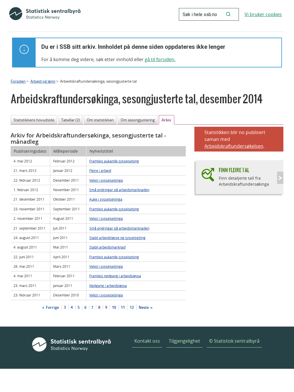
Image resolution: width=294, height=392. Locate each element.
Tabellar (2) (70, 120)
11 (123, 307)
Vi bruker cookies (263, 14)
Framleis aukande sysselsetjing (114, 161)
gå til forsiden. (160, 59)
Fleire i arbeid (100, 170)
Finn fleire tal (234, 170)
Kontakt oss (147, 341)
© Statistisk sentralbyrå (234, 341)
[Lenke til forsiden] (44, 14)
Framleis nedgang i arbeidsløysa (115, 275)
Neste (144, 307)
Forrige (52, 307)
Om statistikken (100, 120)
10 (114, 307)
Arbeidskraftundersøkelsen (233, 146)
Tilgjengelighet (184, 341)
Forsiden (18, 81)
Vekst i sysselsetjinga (106, 180)
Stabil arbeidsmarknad (107, 247)
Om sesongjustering (138, 120)
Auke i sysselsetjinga (105, 199)
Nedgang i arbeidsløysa (108, 285)
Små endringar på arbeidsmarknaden (119, 189)
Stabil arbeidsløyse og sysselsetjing (117, 237)
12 (132, 307)
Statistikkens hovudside (33, 120)
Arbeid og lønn (42, 81)
